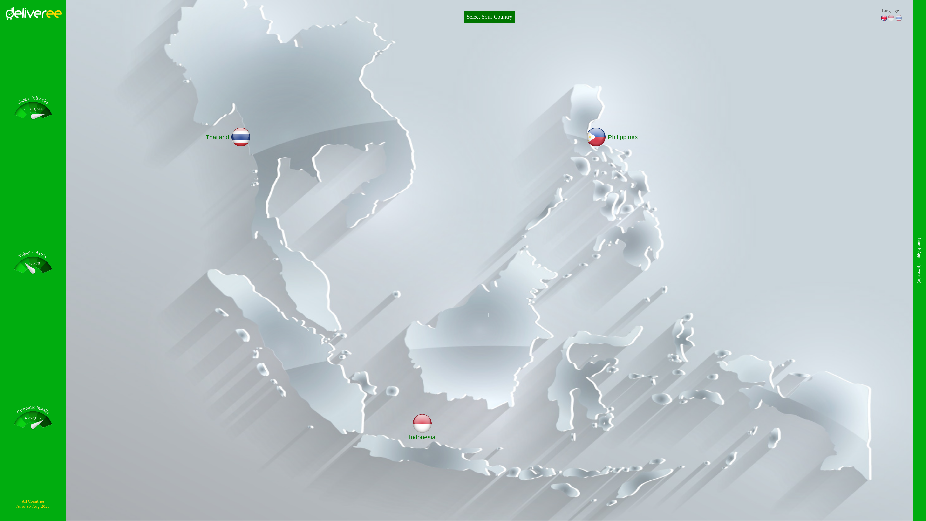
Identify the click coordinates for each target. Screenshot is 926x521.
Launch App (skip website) (919, 260)
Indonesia (422, 437)
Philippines (623, 137)
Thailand (217, 137)
